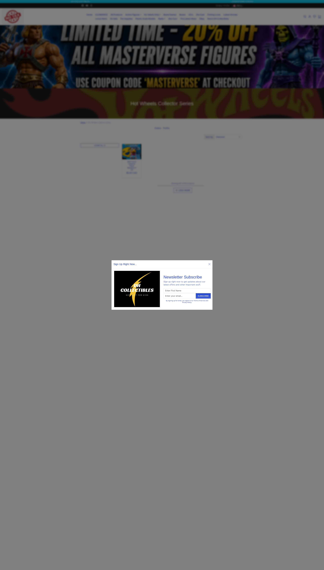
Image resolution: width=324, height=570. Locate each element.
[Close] (209, 264)
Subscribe (203, 296)
